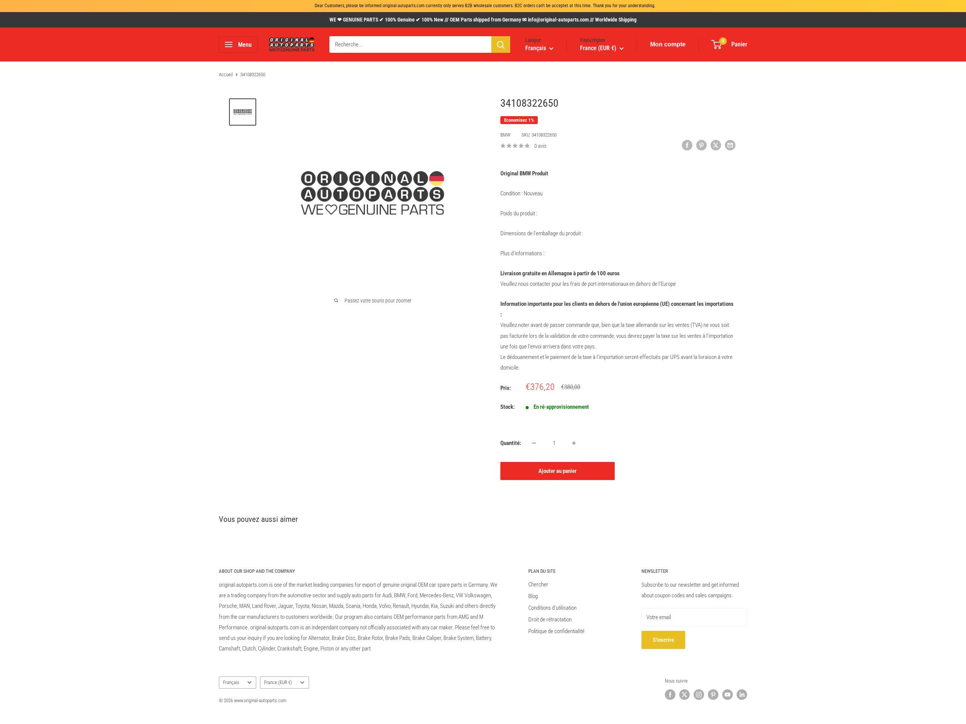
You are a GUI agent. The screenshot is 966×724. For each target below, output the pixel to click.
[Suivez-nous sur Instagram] (699, 694)
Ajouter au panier (557, 471)
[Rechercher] (500, 44)
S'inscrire (663, 640)
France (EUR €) (278, 682)
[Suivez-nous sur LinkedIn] (742, 694)
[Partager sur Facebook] (687, 145)
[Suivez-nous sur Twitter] (684, 694)
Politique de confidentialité (556, 631)
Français (231, 682)
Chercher (538, 584)
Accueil (226, 74)
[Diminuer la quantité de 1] (534, 443)
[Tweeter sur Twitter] (716, 145)
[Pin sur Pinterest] (701, 145)
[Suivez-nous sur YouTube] (727, 694)
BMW (505, 135)
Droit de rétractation (550, 619)
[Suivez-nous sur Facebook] (670, 694)
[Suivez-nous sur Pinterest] (713, 694)
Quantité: (510, 443)
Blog (533, 596)
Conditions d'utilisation (552, 607)
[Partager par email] (730, 145)
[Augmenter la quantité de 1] (574, 443)
